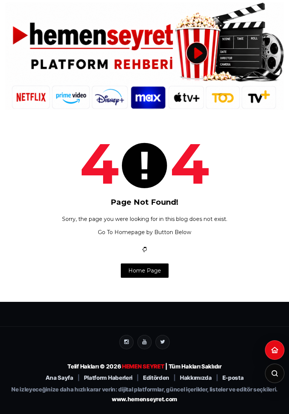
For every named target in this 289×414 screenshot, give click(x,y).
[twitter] (162, 342)
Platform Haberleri (108, 377)
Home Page (144, 270)
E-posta (233, 377)
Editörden (156, 377)
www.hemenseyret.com (144, 399)
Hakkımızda (196, 377)
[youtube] (144, 342)
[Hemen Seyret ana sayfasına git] (274, 350)
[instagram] (126, 342)
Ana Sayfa (59, 377)
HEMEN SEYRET (143, 366)
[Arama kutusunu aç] (274, 373)
